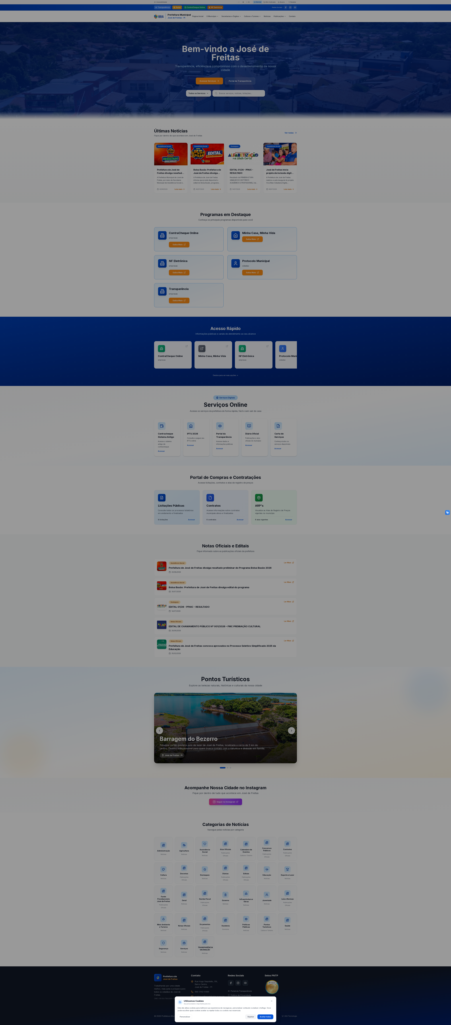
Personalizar (185, 1017)
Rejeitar (251, 1017)
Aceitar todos (265, 1017)
